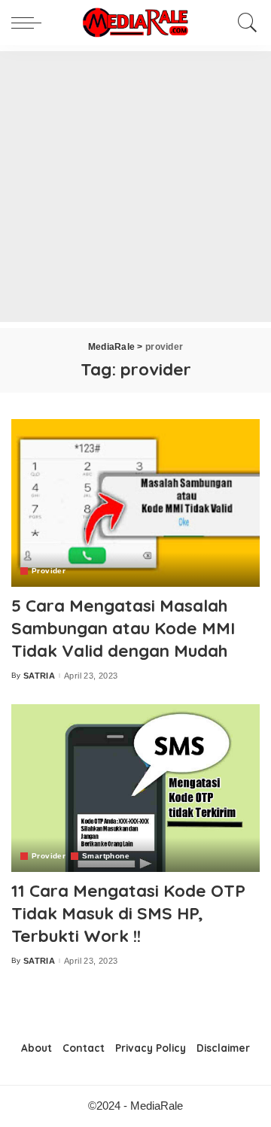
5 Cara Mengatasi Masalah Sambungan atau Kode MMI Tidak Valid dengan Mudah (123, 628)
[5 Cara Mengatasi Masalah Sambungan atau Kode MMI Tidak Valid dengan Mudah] (135, 503)
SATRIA (39, 676)
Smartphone (105, 856)
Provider (48, 571)
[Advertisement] (135, 186)
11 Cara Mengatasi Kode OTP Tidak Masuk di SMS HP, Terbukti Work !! (128, 913)
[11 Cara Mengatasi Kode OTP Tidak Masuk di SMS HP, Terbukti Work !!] (135, 788)
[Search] (244, 22)
